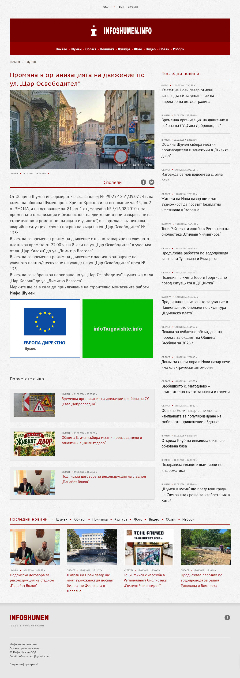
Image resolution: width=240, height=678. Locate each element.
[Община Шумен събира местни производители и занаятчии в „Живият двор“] (34, 443)
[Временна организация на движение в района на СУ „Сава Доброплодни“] (34, 404)
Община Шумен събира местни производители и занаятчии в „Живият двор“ (194, 150)
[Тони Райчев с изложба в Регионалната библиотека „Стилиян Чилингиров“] (149, 547)
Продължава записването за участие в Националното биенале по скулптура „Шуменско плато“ (194, 307)
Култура (124, 49)
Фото (138, 49)
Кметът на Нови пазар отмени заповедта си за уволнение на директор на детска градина (187, 95)
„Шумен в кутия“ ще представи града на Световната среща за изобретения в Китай (195, 494)
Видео (151, 49)
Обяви (164, 49)
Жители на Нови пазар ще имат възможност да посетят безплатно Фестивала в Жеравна (191, 204)
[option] (120, 7)
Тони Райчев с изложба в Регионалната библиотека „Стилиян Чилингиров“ (145, 580)
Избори (178, 49)
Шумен (76, 49)
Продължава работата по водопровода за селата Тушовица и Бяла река (201, 580)
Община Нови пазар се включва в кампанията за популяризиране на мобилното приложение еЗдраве (191, 416)
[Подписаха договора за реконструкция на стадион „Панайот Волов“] (34, 482)
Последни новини (180, 73)
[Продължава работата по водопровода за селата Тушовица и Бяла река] (206, 547)
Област (90, 49)
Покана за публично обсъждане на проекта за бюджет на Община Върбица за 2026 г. (191, 337)
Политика (107, 49)
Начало (61, 49)
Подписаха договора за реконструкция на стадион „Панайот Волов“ (32, 580)
